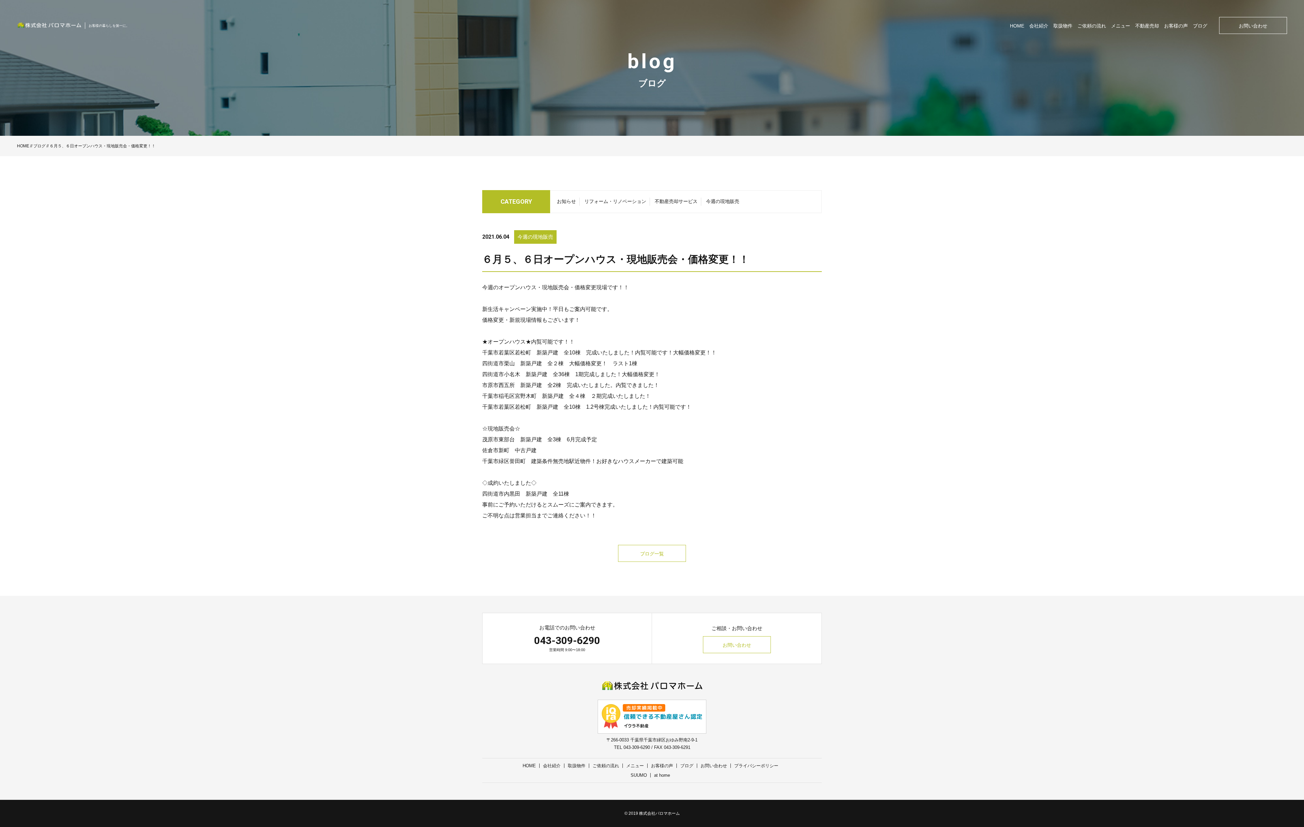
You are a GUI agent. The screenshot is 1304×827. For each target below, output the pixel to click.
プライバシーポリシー (756, 765)
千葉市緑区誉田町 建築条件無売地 (525, 461)
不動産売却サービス (676, 201)
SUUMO (639, 775)
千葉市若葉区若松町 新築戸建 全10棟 (531, 352)
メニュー (1120, 26)
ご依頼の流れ (1091, 26)
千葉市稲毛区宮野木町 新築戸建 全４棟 (533, 396)
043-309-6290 (567, 640)
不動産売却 (1147, 26)
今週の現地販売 (722, 201)
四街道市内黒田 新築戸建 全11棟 (525, 494)
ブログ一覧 (652, 553)
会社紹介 (1038, 26)
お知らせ (566, 201)
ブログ (1200, 26)
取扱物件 (1062, 26)
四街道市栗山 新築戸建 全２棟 (523, 363)
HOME (1017, 26)
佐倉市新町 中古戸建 (509, 450)
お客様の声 (1176, 26)
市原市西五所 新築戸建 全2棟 (521, 385)
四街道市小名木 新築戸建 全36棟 (526, 374)
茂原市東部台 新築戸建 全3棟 (521, 439)
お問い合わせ (1253, 26)
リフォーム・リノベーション (615, 201)
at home (662, 775)
